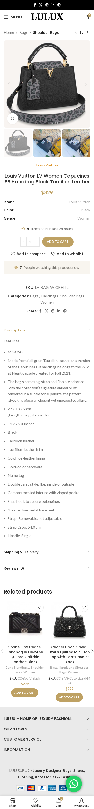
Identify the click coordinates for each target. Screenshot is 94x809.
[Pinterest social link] (47, 5)
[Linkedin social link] (53, 5)
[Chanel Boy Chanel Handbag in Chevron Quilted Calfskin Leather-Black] (25, 622)
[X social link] (41, 5)
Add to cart (58, 241)
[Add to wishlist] (39, 607)
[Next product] (87, 32)
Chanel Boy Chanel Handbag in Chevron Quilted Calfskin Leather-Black (24, 654)
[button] (8, 84)
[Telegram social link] (59, 5)
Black (85, 209)
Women (83, 218)
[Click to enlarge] (12, 118)
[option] (47, 123)
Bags (23, 32)
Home (9, 32)
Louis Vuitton (47, 165)
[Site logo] (47, 16)
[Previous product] (76, 32)
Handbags (49, 295)
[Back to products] (82, 32)
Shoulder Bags (46, 32)
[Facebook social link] (35, 5)
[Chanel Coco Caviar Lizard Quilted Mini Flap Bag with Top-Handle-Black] (69, 622)
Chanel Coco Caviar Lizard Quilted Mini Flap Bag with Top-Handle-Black (69, 654)
